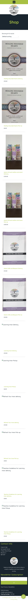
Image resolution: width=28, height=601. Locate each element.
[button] (14, 2)
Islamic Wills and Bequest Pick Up (13, 315)
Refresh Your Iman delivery (11, 422)
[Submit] (14, 582)
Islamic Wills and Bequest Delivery (13, 268)
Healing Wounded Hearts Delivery (13, 78)
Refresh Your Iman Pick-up (11, 458)
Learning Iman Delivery (10, 350)
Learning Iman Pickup (10, 386)
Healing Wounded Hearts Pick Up (13, 126)
